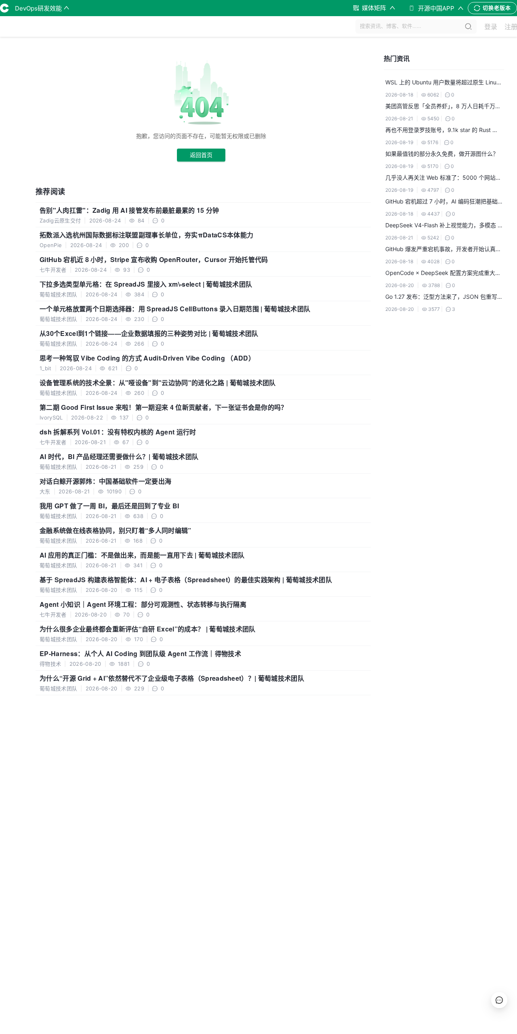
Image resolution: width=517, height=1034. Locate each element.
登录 (490, 27)
